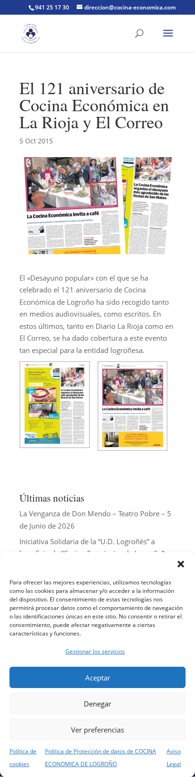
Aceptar (97, 677)
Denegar (97, 703)
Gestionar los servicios (95, 651)
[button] (181, 564)
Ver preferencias (97, 729)
